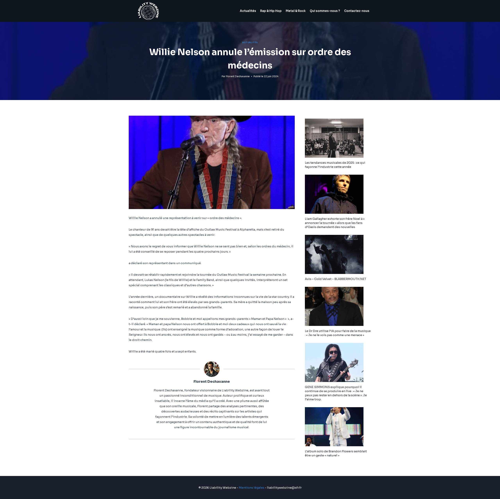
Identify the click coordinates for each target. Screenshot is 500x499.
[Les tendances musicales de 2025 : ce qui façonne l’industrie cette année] (338, 138)
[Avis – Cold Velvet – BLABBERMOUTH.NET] (338, 254)
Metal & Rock (296, 11)
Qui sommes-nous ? (325, 11)
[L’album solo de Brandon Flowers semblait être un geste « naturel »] (338, 426)
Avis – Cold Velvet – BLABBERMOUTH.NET (335, 279)
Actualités (248, 11)
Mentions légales (251, 487)
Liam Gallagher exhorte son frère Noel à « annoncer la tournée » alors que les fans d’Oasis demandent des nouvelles (335, 223)
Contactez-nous (356, 11)
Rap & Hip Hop (271, 11)
